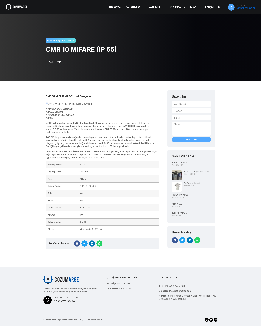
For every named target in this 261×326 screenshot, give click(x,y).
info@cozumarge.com (180, 290)
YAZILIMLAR (155, 7)
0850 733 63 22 (177, 285)
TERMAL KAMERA (179, 213)
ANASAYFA (115, 7)
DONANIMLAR (132, 7)
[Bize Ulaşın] (231, 7)
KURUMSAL (176, 7)
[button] (77, 243)
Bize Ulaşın (242, 5)
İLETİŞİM (209, 7)
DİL (220, 7)
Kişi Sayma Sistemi (192, 183)
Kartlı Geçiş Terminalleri (60, 40)
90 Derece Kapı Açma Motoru (197, 171)
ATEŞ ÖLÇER (177, 204)
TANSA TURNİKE (179, 162)
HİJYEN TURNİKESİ (180, 195)
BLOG (193, 7)
